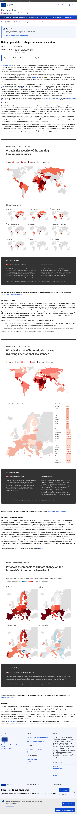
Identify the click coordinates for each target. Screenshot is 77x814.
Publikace (58, 17)
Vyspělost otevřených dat (35, 17)
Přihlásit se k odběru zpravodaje (35, 741)
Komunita (48, 17)
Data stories (19, 22)
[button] (71, 5)
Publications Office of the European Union (11, 745)
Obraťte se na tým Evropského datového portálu (37, 738)
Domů (3, 17)
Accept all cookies (68, 804)
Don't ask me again (64, 794)
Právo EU (55, 766)
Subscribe (64, 790)
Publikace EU (56, 775)
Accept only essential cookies (64, 810)
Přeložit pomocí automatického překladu (17, 35)
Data (7, 17)
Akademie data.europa (19, 17)
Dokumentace (68, 17)
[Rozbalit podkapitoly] (10, 17)
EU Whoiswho (56, 773)
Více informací (10, 806)
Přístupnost (30, 764)
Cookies (29, 761)
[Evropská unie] (7, 5)
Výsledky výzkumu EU (59, 770)
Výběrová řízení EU (58, 768)
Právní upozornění (32, 759)
